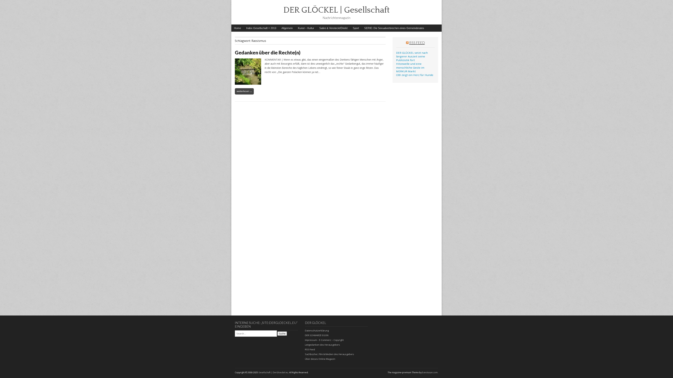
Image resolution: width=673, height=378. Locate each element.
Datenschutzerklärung (317, 330)
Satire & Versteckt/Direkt (333, 28)
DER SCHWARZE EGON (316, 335)
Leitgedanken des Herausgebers (322, 344)
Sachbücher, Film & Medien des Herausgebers (329, 354)
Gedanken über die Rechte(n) (267, 52)
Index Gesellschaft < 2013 (261, 28)
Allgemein (287, 28)
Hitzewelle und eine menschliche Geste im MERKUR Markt (410, 67)
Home (237, 28)
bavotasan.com (430, 372)
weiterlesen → (244, 91)
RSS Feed (417, 42)
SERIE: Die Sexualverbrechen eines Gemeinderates (394, 28)
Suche (282, 333)
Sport (356, 28)
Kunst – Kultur (306, 28)
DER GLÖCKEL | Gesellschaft (336, 10)
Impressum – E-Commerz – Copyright (324, 340)
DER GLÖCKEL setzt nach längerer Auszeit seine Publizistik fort (412, 56)
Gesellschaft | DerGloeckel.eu (273, 372)
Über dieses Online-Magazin (320, 358)
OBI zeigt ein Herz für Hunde (414, 75)
